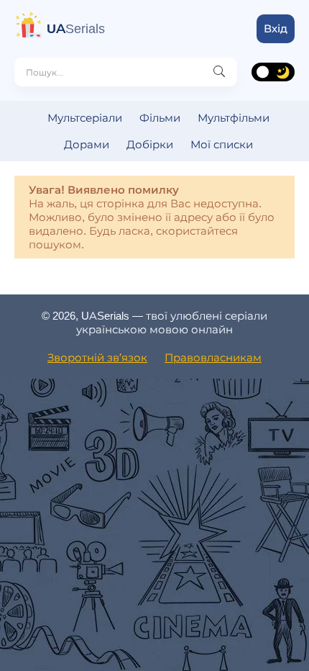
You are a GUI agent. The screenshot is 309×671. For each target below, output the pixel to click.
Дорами (86, 144)
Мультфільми (233, 118)
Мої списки (221, 144)
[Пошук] (219, 72)
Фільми (159, 118)
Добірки (149, 144)
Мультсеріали (84, 118)
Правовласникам (213, 357)
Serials (76, 29)
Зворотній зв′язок (97, 357)
